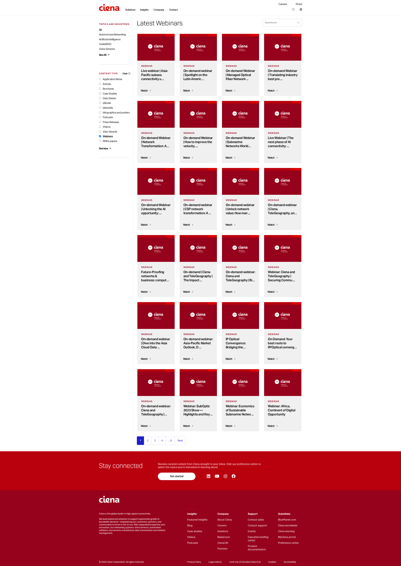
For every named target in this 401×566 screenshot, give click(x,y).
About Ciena (224, 520)
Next (180, 440)
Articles (106, 84)
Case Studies (109, 93)
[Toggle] (210, 514)
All (100, 29)
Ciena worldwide (287, 525)
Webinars (107, 136)
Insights (144, 10)
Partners (222, 549)
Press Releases (110, 122)
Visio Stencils (109, 132)
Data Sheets (109, 98)
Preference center (288, 543)
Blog (190, 525)
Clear (125, 73)
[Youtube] (217, 476)
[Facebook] (233, 476)
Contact (173, 10)
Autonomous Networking (112, 34)
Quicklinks (284, 514)
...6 (170, 440)
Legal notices (215, 562)
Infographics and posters (116, 112)
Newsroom (223, 537)
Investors (222, 531)
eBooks (106, 103)
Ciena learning (286, 531)
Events (252, 531)
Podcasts (107, 117)
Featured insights (197, 520)
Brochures (108, 89)
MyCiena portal (287, 537)
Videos (106, 127)
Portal (299, 4)
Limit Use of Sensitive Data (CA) (245, 562)
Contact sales (256, 520)
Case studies (194, 531)
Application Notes (112, 79)
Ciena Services (107, 49)
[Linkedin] (208, 476)
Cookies (272, 562)
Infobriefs (107, 108)
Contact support (257, 525)
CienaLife (222, 543)
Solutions (130, 10)
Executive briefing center (258, 539)
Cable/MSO (105, 44)
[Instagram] (225, 476)
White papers (109, 141)
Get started (176, 476)
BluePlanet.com (287, 520)
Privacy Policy (194, 562)
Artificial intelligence (109, 39)
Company (159, 10)
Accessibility (290, 562)
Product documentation (257, 548)
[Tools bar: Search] (293, 9)
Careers (283, 4)
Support (253, 514)
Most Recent (271, 23)
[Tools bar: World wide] (300, 9)
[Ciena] (109, 6)
